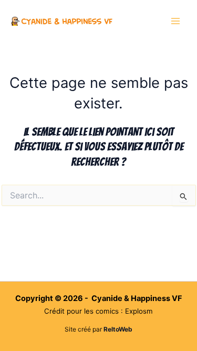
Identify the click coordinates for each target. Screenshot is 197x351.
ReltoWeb (117, 329)
